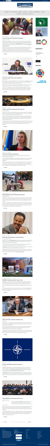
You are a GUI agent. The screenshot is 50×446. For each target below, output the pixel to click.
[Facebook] (42, 1)
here (5, 160)
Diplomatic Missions (39, 52)
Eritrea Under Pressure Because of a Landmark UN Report (13, 237)
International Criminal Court (20, 251)
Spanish (27, 436)
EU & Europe (3, 152)
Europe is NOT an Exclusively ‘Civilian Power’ (10, 154)
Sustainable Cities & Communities (6, 278)
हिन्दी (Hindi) (39, 434)
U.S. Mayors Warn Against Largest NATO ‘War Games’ (12, 364)
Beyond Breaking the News (40, 53)
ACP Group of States (4, 76)
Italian (26, 434)
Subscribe (18, 440)
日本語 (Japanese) (40, 435)
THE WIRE (20, 401)
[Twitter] (44, 1)
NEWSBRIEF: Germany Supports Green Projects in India (12, 280)
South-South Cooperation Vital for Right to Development (12, 38)
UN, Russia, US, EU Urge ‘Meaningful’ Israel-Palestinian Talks (13, 109)
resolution (5, 246)
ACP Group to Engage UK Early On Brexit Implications (12, 78)
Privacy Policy (46, 444)
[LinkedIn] (45, 1)
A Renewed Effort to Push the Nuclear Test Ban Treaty (12, 398)
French (27, 431)
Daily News (37, 54)
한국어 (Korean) (39, 436)
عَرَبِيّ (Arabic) (39, 431)
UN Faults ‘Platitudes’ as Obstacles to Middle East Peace (12, 319)
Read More (5, 126)
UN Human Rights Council (13, 240)
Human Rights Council (19, 43)
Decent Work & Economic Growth (6, 193)
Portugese (27, 435)
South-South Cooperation (5, 36)
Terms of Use (40, 444)
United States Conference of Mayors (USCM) (16, 369)
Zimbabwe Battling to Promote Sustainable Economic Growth (13, 194)
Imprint (43, 444)
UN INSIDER (3, 318)
